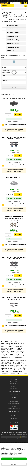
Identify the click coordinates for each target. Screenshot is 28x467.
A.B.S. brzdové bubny (12, 25)
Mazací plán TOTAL (14, 381)
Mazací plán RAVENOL (14, 388)
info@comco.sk (14, 419)
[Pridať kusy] (10, 115)
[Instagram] (15, 422)
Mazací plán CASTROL (14, 383)
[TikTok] (17, 422)
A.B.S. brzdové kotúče (12, 29)
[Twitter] (13, 422)
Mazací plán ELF (14, 386)
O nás (14, 397)
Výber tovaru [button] (5, 5)
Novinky (14, 405)
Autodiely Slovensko (14, 391)
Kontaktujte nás (14, 411)
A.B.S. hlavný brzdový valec (14, 51)
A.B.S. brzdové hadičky (13, 40)
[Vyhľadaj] (20, 3)
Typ (3, 65)
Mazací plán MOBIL (14, 385)
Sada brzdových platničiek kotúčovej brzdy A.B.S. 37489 (14, 137)
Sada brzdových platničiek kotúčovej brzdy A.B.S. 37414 (14, 298)
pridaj (23, 436)
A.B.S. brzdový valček (12, 36)
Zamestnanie (14, 399)
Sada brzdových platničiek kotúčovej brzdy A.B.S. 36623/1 (14, 257)
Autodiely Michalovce (14, 394)
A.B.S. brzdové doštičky (13, 47)
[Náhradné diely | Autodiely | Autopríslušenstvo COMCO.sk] (2, 9)
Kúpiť (18, 115)
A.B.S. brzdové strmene (13, 32)
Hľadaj (14, 87)
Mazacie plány (14, 379)
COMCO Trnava (14, 415)
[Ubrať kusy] (6, 115)
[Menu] (12, 5)
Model (4, 75)
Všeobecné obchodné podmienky (14, 408)
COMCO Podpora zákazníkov (14, 403)
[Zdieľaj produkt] (25, 13)
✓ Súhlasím (14, 459)
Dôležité (14, 406)
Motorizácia (5, 80)
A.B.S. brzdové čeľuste (12, 43)
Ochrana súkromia (14, 401)
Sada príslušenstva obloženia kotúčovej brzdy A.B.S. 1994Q (14, 217)
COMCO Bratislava (14, 414)
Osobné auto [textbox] (5, 67)
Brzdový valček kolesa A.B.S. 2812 (14, 98)
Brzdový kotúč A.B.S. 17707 (14, 177)
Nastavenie (14, 464)
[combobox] (15, 3)
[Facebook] (10, 422)
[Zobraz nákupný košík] (25, 3)
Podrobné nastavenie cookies (15, 454)
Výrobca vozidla (6, 70)
